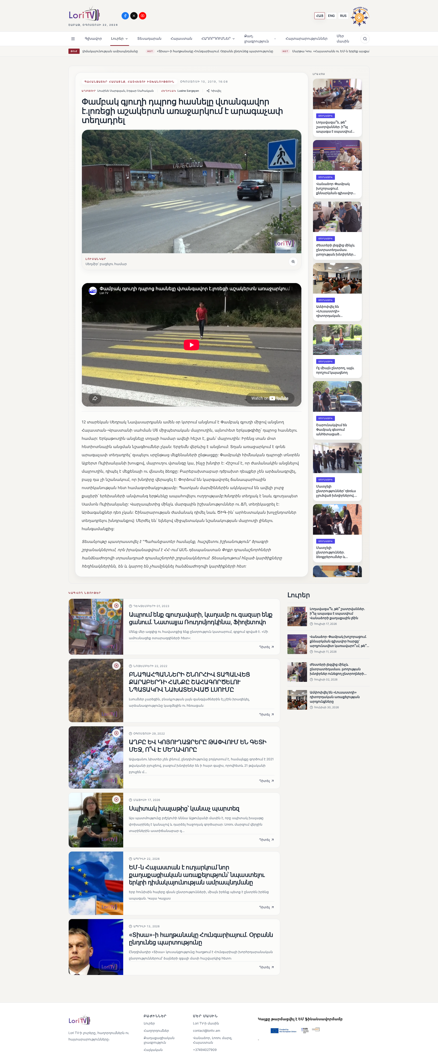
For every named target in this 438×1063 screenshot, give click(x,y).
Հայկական (153, 1050)
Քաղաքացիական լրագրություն (159, 1040)
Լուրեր (149, 1023)
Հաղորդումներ (156, 1030)
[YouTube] (142, 15)
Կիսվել (216, 90)
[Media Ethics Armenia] (360, 15)
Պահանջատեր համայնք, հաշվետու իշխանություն (129, 81)
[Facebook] (125, 15)
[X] (134, 15)
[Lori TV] (84, 13)
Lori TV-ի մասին (206, 1023)
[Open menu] (73, 38)
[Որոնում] (365, 38)
